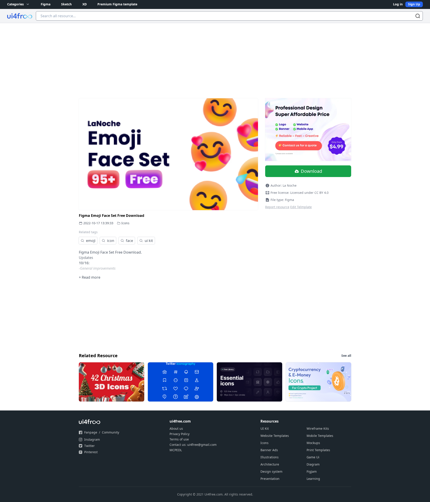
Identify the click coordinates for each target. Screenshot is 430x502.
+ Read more (89, 277)
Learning (313, 478)
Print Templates (318, 450)
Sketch (66, 4)
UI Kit (264, 428)
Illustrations (269, 457)
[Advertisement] (215, 56)
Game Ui (313, 457)
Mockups (313, 443)
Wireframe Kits (318, 428)
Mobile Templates (320, 436)
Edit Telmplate (301, 207)
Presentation (270, 478)
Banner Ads (269, 450)
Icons (125, 223)
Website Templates (274, 436)
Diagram (313, 464)
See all (346, 355)
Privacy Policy (179, 434)
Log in (398, 4)
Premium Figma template (117, 4)
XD (84, 4)
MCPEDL (176, 450)
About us (176, 428)
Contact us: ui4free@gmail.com (193, 444)
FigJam (312, 471)
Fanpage (90, 432)
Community (110, 432)
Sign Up (414, 4)
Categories (15, 4)
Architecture (269, 464)
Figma (45, 4)
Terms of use (179, 439)
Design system (271, 471)
